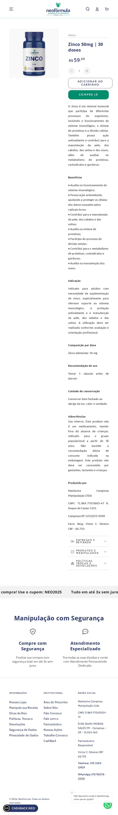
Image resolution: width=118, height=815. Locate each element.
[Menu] (11, 9)
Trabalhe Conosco (56, 735)
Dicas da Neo (18, 713)
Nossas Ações (53, 730)
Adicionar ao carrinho (90, 83)
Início (71, 35)
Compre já (88, 94)
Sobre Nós (51, 707)
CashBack (50, 741)
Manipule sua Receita (23, 707)
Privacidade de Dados (23, 735)
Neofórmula (24, 799)
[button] (87, 9)
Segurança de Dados (23, 730)
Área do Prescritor (56, 702)
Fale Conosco (53, 713)
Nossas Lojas (18, 702)
